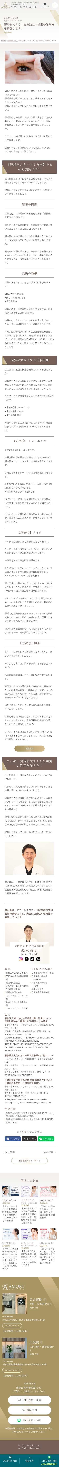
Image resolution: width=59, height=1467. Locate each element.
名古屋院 (36, 1299)
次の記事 (48, 1152)
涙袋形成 (29, 748)
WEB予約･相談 (10, 1460)
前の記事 (10, 1152)
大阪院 (34, 1342)
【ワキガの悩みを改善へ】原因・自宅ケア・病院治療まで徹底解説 (47, 1212)
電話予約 (29, 1460)
